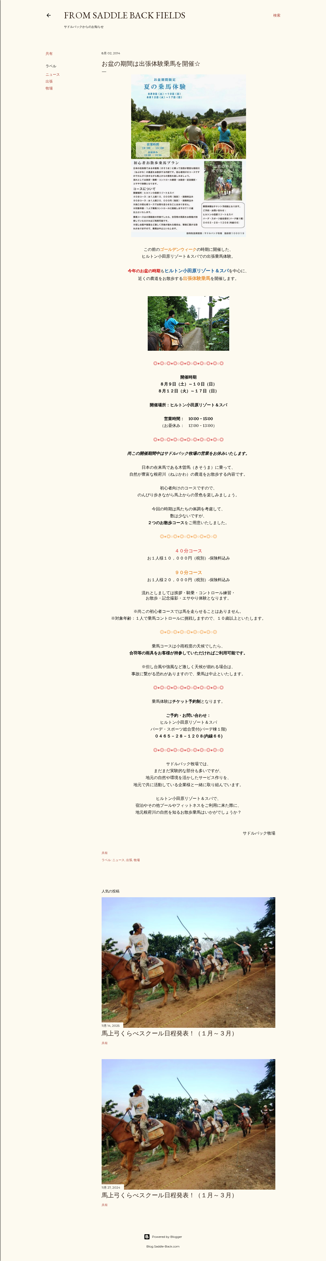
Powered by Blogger (167, 1237)
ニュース (53, 74)
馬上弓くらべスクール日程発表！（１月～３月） (170, 1033)
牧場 (49, 88)
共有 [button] (49, 53)
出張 (49, 81)
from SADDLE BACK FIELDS (124, 15)
